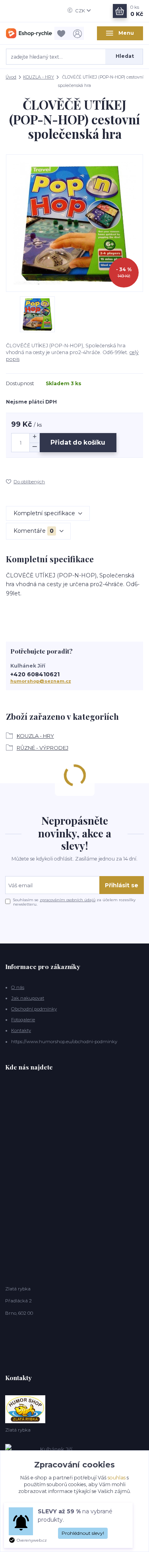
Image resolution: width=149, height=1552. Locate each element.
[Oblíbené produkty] (62, 33)
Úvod (11, 77)
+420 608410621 (35, 674)
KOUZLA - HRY (38, 77)
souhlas (117, 1478)
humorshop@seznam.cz (40, 681)
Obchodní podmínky (34, 1009)
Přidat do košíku (77, 442)
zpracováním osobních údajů (67, 900)
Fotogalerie (23, 1019)
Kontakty (21, 1030)
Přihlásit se (121, 885)
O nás (17, 987)
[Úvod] (29, 33)
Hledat (125, 56)
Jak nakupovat (27, 998)
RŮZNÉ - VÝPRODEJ (42, 747)
